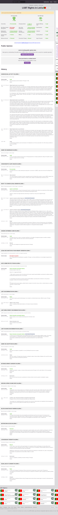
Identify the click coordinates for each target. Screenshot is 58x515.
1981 (5, 209)
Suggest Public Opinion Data (27, 54)
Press (9, 507)
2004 (5, 302)
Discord (52, 507)
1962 (39, 116)
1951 (14, 116)
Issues (51, 1)
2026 (15, 193)
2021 (39, 417)
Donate (15, 507)
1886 (4, 129)
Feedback (5, 507)
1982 (7, 80)
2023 (46, 450)
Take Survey (27, 62)
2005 (7, 470)
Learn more (19, 12)
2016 (7, 350)
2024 (4, 269)
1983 (36, 94)
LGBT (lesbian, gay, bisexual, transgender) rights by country (40, 510)
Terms (19, 507)
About (1, 507)
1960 (43, 117)
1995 (7, 237)
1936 (30, 107)
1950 (48, 110)
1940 (44, 110)
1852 (42, 102)
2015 (7, 316)
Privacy (22, 507)
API (12, 507)
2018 (7, 190)
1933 (5, 99)
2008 (7, 297)
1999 (4, 397)
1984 (37, 212)
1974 (5, 85)
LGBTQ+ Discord (25, 42)
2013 (45, 356)
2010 (7, 156)
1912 (48, 103)
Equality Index (46, 1)
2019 (7, 335)
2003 (2, 321)
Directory (35, 507)
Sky (57, 57)
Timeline (55, 1)
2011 (5, 198)
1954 (12, 114)
